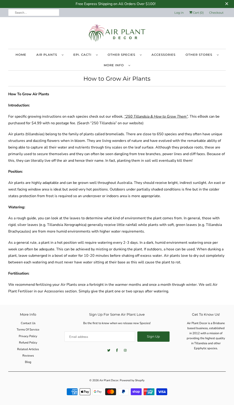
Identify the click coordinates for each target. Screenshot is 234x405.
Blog (28, 362)
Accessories (164, 54)
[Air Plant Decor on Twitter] (109, 350)
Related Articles (28, 349)
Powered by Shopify (132, 380)
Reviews (28, 356)
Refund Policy (28, 343)
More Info (115, 65)
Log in (179, 12)
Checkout (216, 12)
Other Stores (200, 54)
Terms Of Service (28, 330)
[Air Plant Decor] (117, 34)
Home (21, 54)
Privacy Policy (28, 336)
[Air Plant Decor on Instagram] (125, 350)
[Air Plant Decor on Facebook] (117, 350)
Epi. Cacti (83, 54)
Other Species (123, 54)
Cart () (198, 12)
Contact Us (28, 323)
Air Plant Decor (108, 380)
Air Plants (47, 54)
